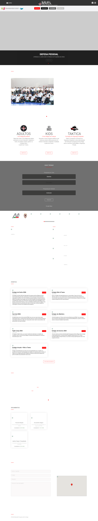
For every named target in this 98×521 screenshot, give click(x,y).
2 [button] (48, 63)
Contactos (60, 8)
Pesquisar (49, 199)
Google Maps (49, 206)
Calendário (52, 8)
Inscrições (44, 8)
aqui (38, 387)
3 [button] (49, 63)
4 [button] (50, 63)
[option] (49, 38)
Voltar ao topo (86, 513)
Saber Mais (23, 152)
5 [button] (51, 116)
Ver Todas (56, 269)
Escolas (37, 8)
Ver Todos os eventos (49, 361)
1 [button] (47, 63)
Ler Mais (14, 111)
